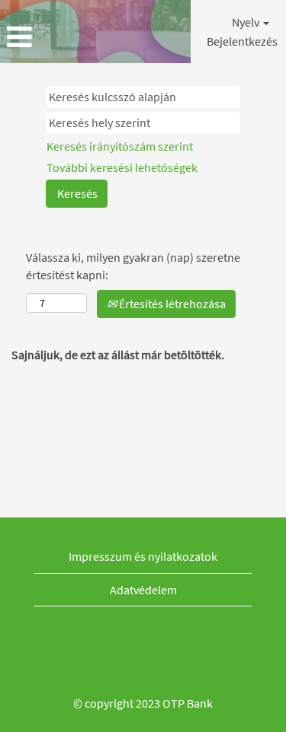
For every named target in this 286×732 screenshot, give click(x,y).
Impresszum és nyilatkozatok (143, 556)
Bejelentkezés (242, 41)
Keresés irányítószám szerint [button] (120, 146)
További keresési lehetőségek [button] (122, 167)
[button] (47, 37)
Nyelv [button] (247, 22)
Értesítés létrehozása (171, 303)
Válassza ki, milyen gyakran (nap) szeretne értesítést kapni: (133, 266)
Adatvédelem (143, 589)
